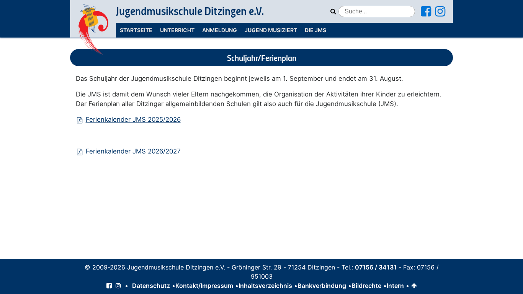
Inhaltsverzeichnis (265, 285)
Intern (395, 285)
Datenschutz (151, 285)
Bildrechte (366, 285)
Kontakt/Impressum (204, 285)
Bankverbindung (321, 285)
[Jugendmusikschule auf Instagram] (440, 13)
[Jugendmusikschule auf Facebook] (426, 13)
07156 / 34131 (376, 267)
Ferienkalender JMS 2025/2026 (133, 119)
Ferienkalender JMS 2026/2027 (133, 151)
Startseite (136, 30)
